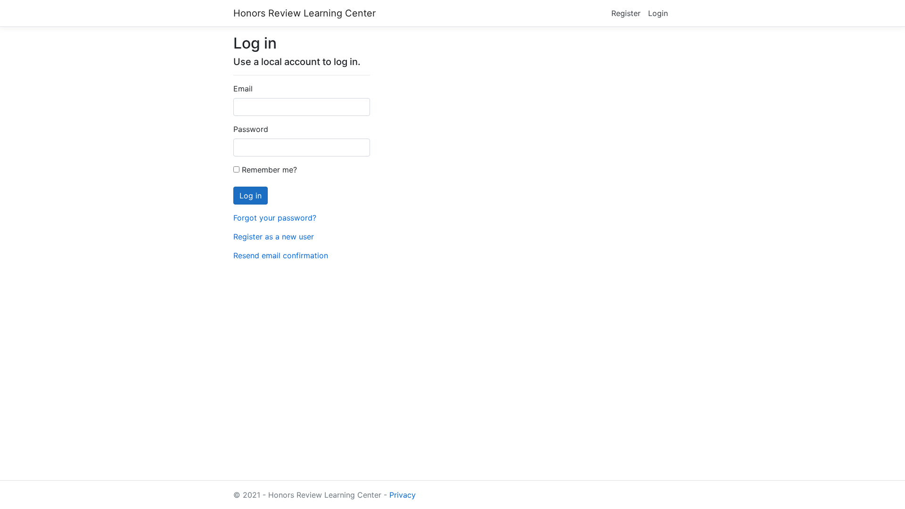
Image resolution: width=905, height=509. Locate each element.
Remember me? (268, 169)
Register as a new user (273, 236)
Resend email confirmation (280, 255)
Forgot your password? (274, 217)
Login (658, 13)
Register (626, 13)
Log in (250, 195)
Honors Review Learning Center (304, 13)
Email (243, 88)
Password (250, 129)
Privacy (402, 495)
